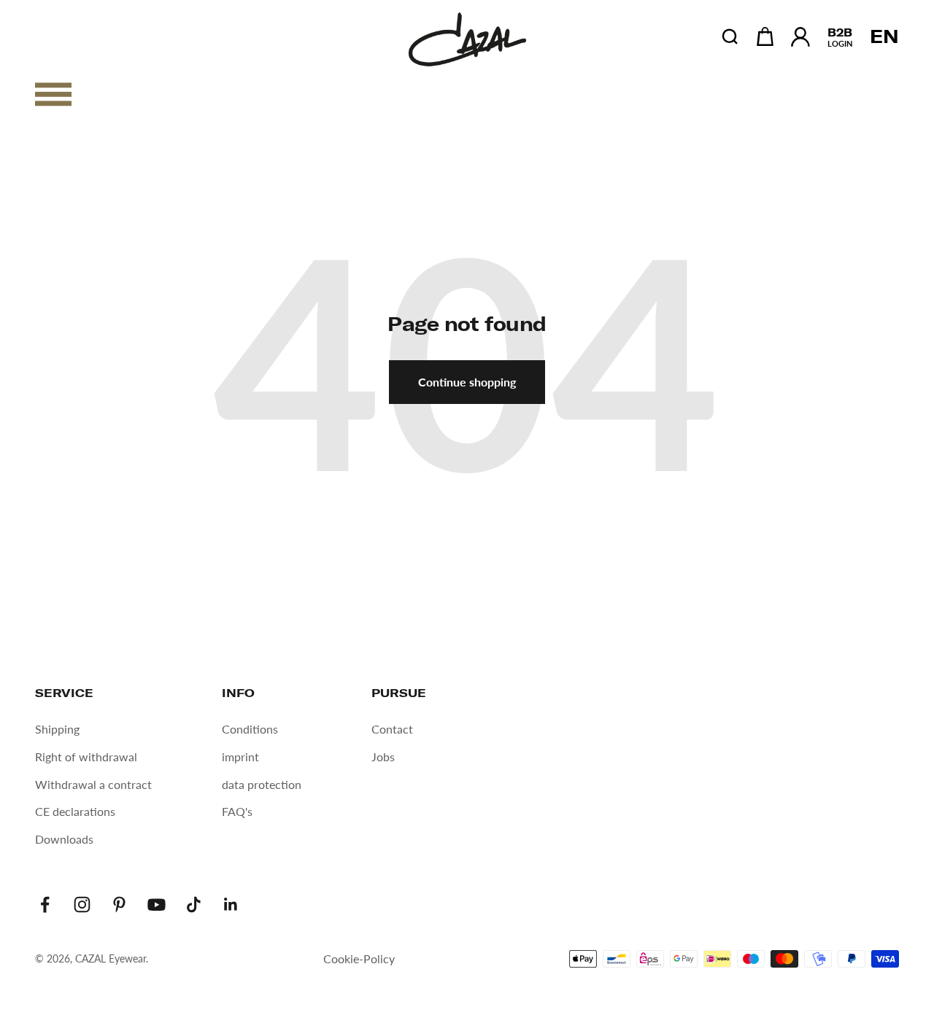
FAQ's (237, 811)
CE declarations (75, 811)
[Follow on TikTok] (194, 904)
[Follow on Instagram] (82, 904)
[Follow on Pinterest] (119, 904)
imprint (240, 756)
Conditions (250, 729)
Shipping (57, 729)
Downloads (64, 839)
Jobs (383, 756)
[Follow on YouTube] (156, 904)
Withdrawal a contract (93, 784)
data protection (261, 784)
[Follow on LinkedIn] (231, 904)
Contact (392, 729)
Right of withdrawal (86, 756)
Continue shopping (467, 382)
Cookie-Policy (359, 958)
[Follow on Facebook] (45, 904)
